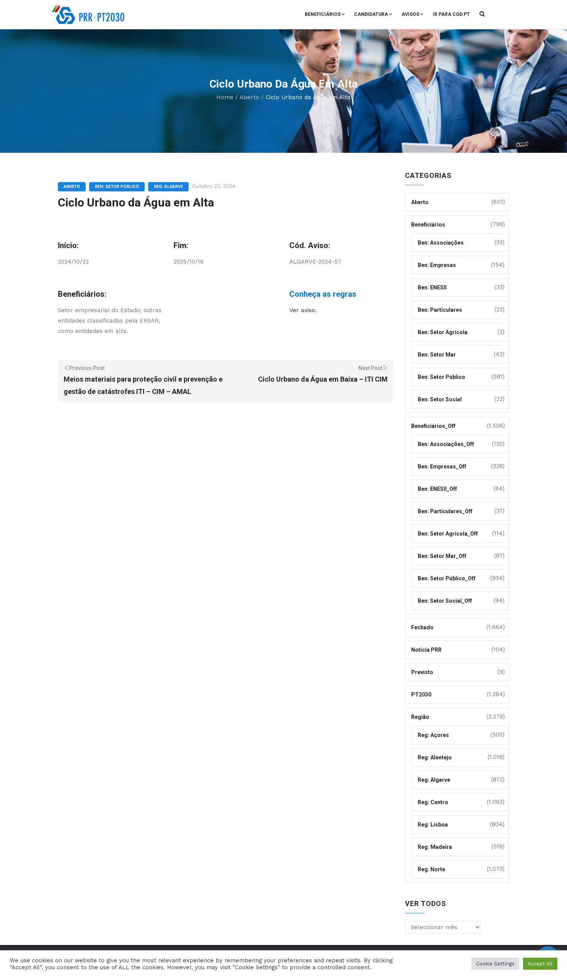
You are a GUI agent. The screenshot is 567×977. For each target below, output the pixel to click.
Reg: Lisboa (433, 824)
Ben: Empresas (437, 265)
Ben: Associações (441, 243)
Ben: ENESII (432, 287)
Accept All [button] (540, 964)
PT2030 (421, 694)
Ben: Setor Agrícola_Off (448, 534)
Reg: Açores (433, 735)
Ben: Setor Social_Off (445, 601)
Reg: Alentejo (435, 757)
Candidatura (371, 14)
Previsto (422, 672)
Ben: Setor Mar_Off (442, 556)
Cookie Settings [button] (495, 964)
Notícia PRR (426, 650)
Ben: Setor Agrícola (442, 332)
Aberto (249, 97)
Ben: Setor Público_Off (447, 578)
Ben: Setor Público (117, 186)
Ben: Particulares (440, 310)
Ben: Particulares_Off (445, 511)
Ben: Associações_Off (446, 444)
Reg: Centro (433, 802)
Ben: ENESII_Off (437, 489)
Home (224, 97)
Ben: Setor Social (440, 399)
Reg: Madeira (435, 847)
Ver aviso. (303, 310)
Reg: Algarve (168, 186)
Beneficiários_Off (433, 426)
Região (420, 717)
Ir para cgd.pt (451, 14)
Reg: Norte (431, 869)
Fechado (422, 627)
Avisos (410, 14)
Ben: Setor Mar (437, 355)
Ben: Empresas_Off (442, 466)
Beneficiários (323, 14)
